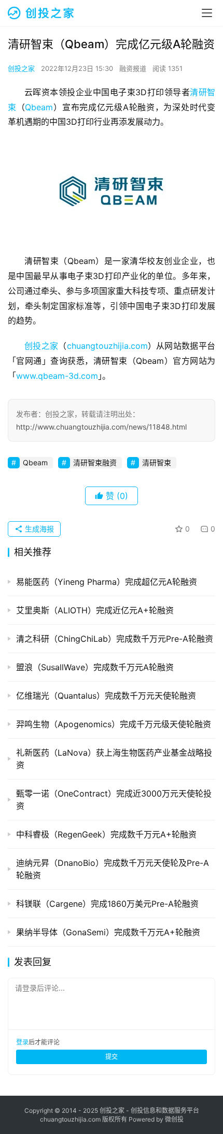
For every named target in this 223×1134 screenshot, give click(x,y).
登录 (22, 1042)
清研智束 (156, 462)
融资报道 (132, 68)
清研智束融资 (95, 462)
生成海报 (38, 528)
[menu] (207, 13)
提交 (111, 1057)
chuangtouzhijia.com (107, 346)
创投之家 (21, 68)
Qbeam (39, 107)
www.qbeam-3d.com (57, 376)
